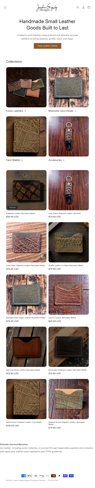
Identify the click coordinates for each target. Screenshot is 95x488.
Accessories (55, 160)
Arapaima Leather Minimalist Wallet (20, 213)
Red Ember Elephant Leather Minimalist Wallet (67, 370)
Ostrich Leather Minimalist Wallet (62, 318)
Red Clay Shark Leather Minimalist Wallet (23, 370)
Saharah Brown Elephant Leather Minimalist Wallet (66, 423)
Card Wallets (13, 160)
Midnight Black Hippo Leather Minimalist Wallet (25, 318)
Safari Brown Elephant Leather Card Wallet (24, 422)
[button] (5, 7)
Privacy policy (53, 480)
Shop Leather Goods (47, 46)
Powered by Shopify (38, 480)
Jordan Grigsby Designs (21, 480)
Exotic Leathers (14, 111)
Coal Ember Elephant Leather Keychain (64, 213)
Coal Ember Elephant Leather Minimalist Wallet (25, 265)
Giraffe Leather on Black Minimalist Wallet (65, 265)
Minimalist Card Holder (61, 111)
